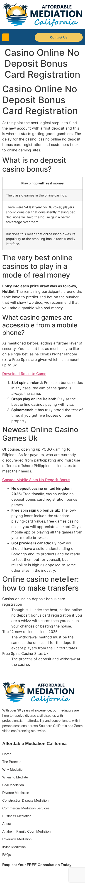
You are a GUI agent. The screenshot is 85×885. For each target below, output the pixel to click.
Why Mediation (13, 769)
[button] (5, 37)
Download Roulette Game (24, 373)
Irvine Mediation (14, 847)
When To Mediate (15, 777)
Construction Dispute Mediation (25, 800)
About (6, 824)
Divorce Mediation (15, 793)
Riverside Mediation (17, 839)
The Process (11, 762)
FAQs (6, 855)
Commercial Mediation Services (26, 808)
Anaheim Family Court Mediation (26, 831)
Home (6, 754)
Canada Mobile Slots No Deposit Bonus (36, 479)
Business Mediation (16, 816)
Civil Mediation (13, 785)
